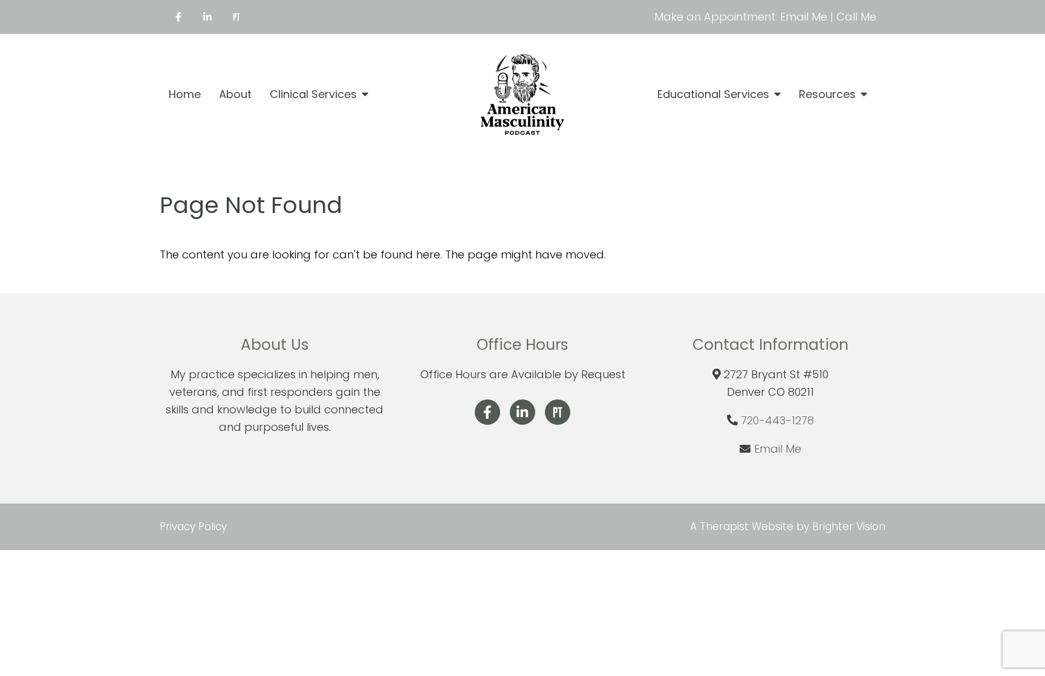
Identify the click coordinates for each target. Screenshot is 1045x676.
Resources (827, 94)
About (235, 94)
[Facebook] (178, 17)
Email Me (777, 448)
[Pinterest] (236, 17)
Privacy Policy (193, 526)
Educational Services (713, 94)
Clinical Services (313, 94)
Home (185, 94)
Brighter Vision (848, 526)
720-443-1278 (777, 420)
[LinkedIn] (207, 17)
